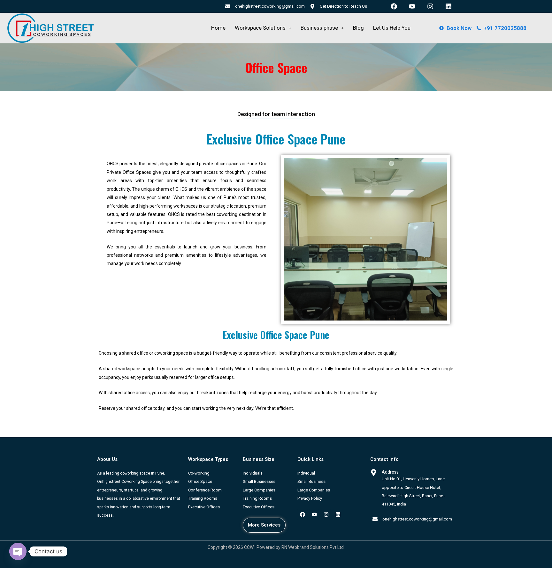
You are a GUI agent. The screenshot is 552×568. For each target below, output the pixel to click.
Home (218, 28)
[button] (263, 27)
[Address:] (373, 472)
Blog (358, 28)
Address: (391, 472)
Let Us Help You (391, 28)
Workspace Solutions (260, 28)
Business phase (319, 28)
